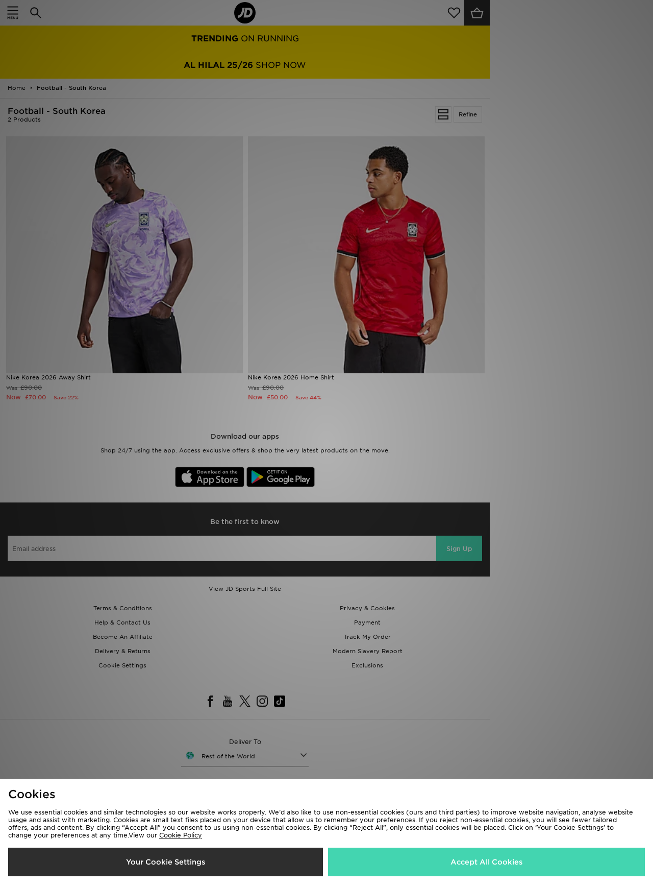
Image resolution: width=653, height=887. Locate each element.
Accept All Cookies (486, 862)
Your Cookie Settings (165, 862)
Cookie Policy (180, 835)
